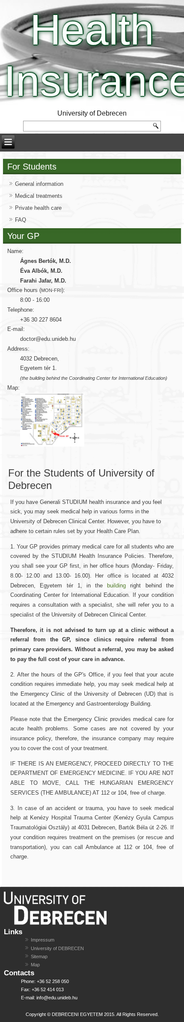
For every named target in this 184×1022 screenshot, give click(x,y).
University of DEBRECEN (57, 948)
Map (35, 964)
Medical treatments (38, 196)
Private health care (38, 208)
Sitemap (39, 956)
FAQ (20, 220)
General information (39, 184)
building (116, 585)
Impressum (42, 939)
